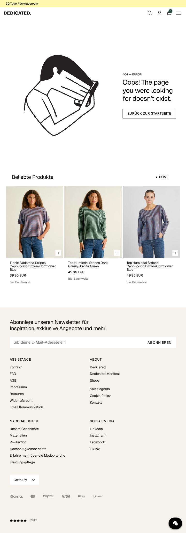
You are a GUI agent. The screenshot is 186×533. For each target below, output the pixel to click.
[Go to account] (159, 13)
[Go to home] (17, 13)
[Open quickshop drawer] (58, 253)
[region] (93, 235)
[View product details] (34, 271)
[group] (34, 235)
